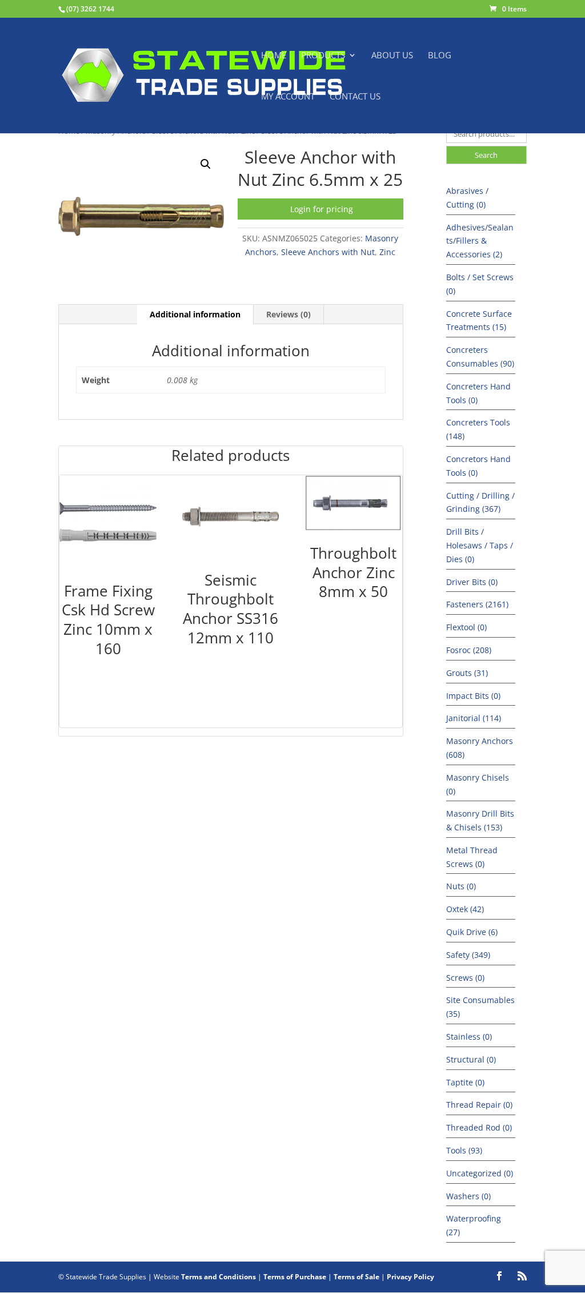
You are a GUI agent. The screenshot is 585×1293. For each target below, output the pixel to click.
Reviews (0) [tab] (288, 314)
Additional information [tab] (195, 314)
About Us (392, 56)
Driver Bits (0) (472, 581)
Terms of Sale (356, 1277)
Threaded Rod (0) (479, 1127)
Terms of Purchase (294, 1277)
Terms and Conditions (218, 1277)
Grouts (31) (467, 672)
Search (486, 155)
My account (288, 97)
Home (273, 56)
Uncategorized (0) (479, 1173)
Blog (439, 56)
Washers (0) (468, 1196)
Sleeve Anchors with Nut (328, 251)
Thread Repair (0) (479, 1104)
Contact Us (355, 97)
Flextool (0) (466, 627)
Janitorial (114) (473, 718)
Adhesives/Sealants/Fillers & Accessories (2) (480, 241)
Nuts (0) (461, 886)
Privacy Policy (410, 1277)
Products (323, 56)
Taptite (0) (465, 1082)
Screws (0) (465, 977)
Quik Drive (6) (472, 931)
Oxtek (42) (465, 909)
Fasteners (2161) (477, 604)
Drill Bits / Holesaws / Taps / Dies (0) (479, 545)
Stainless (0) (469, 1036)
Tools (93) (464, 1150)
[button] (205, 164)
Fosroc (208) (468, 649)
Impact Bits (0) (473, 695)
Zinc (387, 251)
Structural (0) (471, 1059)
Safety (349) (468, 954)
